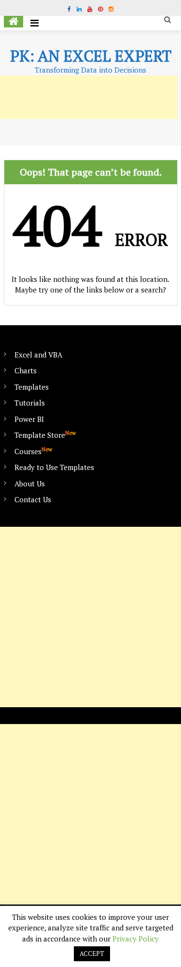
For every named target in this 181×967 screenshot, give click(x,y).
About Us (29, 483)
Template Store (45, 435)
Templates (31, 387)
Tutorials (29, 402)
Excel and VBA (38, 354)
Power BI (29, 419)
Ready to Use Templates (54, 467)
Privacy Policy (135, 938)
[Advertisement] (90, 617)
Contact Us (32, 499)
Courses (33, 451)
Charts (25, 370)
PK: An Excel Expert (90, 56)
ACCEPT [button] (92, 953)
